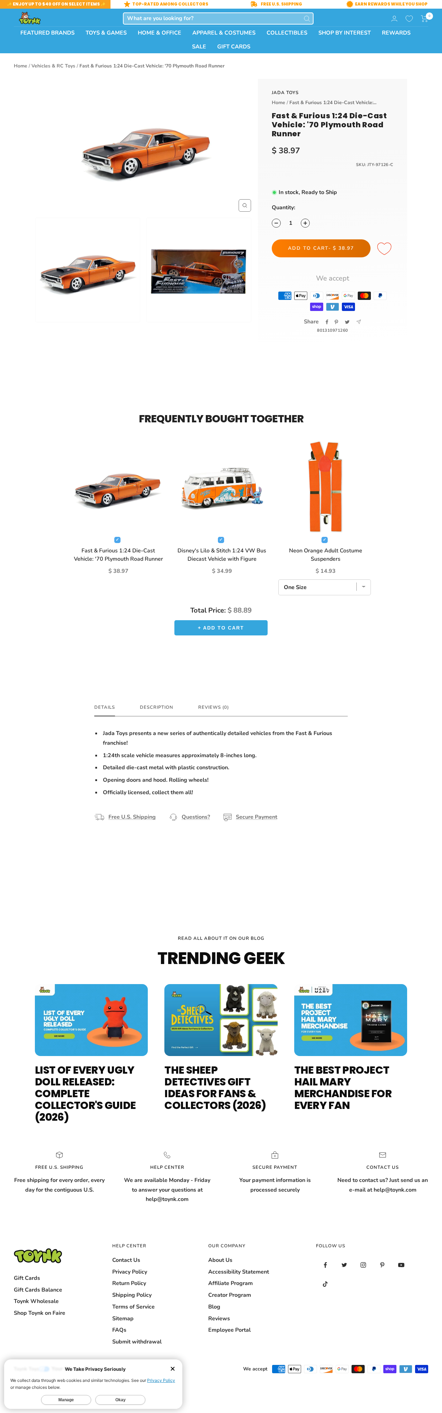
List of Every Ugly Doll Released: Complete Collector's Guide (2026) (85, 1094)
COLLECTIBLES (287, 33)
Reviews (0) (213, 707)
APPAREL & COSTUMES (224, 33)
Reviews (219, 1318)
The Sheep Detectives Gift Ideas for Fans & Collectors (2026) (215, 1088)
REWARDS (396, 33)
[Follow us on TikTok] (325, 1284)
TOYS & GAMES (106, 33)
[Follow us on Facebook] (325, 1265)
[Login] (394, 18)
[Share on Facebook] (327, 322)
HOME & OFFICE (159, 33)
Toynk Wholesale (36, 1301)
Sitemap (123, 1318)
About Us (220, 1260)
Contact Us (126, 1260)
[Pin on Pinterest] (336, 322)
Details (104, 707)
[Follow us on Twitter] (344, 1265)
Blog (214, 1307)
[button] (424, 18)
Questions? (196, 817)
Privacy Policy (129, 1272)
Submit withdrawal (137, 1342)
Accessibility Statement (238, 1272)
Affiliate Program (230, 1283)
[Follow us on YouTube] (401, 1265)
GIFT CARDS (233, 47)
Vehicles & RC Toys (53, 66)
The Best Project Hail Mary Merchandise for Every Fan (343, 1088)
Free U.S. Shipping (132, 817)
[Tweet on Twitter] (347, 322)
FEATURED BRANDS (47, 33)
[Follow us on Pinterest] (382, 1265)
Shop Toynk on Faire (39, 1313)
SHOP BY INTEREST (344, 33)
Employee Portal (229, 1330)
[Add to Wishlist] (385, 249)
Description (156, 707)
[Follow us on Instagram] (363, 1265)
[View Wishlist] (409, 18)
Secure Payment (256, 817)
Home (20, 66)
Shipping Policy (132, 1295)
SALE (199, 47)
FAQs (119, 1330)
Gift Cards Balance (38, 1290)
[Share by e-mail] (358, 322)
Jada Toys (285, 93)
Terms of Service (133, 1307)
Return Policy (129, 1283)
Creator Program (229, 1295)
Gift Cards (27, 1278)
